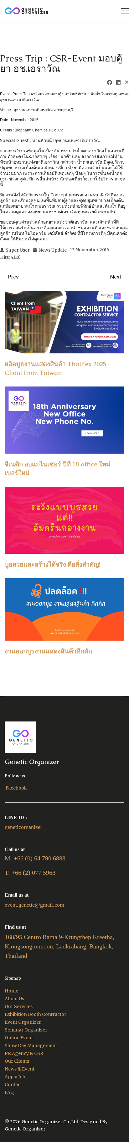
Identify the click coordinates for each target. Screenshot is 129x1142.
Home (11, 991)
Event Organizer (23, 1022)
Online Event (19, 1038)
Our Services (19, 1006)
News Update (53, 250)
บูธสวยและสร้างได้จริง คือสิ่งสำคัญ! (52, 564)
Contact (13, 1084)
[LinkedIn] (118, 82)
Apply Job (15, 1077)
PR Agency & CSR (24, 1053)
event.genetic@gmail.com (34, 905)
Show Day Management (31, 1045)
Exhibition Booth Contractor (35, 1014)
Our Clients (17, 1061)
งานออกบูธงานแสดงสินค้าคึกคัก (48, 651)
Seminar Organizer (26, 1030)
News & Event (19, 1069)
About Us (14, 999)
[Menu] (125, 11)
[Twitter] (127, 83)
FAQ (9, 1092)
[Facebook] (109, 82)
